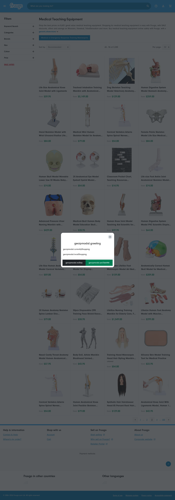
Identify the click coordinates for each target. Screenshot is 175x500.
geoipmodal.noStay (74, 263)
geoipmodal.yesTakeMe (99, 263)
